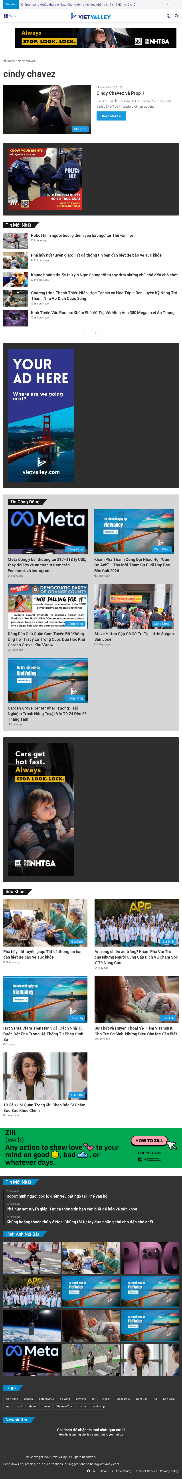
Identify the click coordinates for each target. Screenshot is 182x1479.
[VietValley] (91, 15)
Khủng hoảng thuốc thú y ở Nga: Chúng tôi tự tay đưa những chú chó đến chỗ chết (104, 275)
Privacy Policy (168, 1471)
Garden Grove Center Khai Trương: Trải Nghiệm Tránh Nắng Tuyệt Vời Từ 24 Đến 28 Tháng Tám (47, 714)
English (105, 1398)
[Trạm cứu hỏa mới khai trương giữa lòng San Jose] (150, 1326)
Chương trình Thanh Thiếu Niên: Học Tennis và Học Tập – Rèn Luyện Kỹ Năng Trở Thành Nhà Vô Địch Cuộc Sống (99, 4)
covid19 (81, 1398)
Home (10, 61)
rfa (155, 1398)
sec (8, 1406)
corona (28, 1398)
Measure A (123, 1398)
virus (83, 1406)
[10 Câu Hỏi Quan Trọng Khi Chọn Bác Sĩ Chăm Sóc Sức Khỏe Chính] (150, 1360)
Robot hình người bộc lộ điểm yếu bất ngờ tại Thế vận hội (82, 235)
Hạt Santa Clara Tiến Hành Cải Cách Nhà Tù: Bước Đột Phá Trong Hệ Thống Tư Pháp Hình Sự (43, 1034)
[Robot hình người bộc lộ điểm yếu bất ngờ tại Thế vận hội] (15, 241)
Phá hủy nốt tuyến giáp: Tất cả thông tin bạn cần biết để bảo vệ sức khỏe (96, 255)
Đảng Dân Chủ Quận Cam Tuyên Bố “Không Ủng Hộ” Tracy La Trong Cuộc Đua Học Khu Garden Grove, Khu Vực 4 (46, 639)
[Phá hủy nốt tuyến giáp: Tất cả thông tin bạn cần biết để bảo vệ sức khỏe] (15, 260)
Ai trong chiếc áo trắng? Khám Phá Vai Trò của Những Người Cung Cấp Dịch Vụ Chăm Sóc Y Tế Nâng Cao (136, 957)
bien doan (12, 1398)
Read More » (111, 116)
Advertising (122, 1471)
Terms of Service (144, 1471)
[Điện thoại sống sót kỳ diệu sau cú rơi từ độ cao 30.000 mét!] (32, 1326)
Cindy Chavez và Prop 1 (120, 93)
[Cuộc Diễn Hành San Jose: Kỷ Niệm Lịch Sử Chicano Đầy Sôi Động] (150, 1292)
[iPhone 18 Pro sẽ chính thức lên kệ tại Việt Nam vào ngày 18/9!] (150, 1258)
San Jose (169, 1398)
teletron (32, 1406)
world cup (99, 1406)
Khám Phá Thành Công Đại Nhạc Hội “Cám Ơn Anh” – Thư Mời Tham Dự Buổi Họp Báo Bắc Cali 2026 (132, 565)
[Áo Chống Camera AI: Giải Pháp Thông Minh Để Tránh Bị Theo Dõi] (91, 1360)
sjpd (19, 1406)
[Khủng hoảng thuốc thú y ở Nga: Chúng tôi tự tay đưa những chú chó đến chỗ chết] (15, 279)
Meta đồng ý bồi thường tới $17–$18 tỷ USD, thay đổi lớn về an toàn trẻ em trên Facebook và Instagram (47, 565)
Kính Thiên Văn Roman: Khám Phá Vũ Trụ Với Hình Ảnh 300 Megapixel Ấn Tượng (102, 312)
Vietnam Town (65, 1406)
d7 (93, 1398)
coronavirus (46, 1398)
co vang (65, 1398)
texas (47, 1406)
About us (106, 1471)
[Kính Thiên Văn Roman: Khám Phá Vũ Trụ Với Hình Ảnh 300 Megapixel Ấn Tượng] (15, 318)
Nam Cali (141, 1398)
